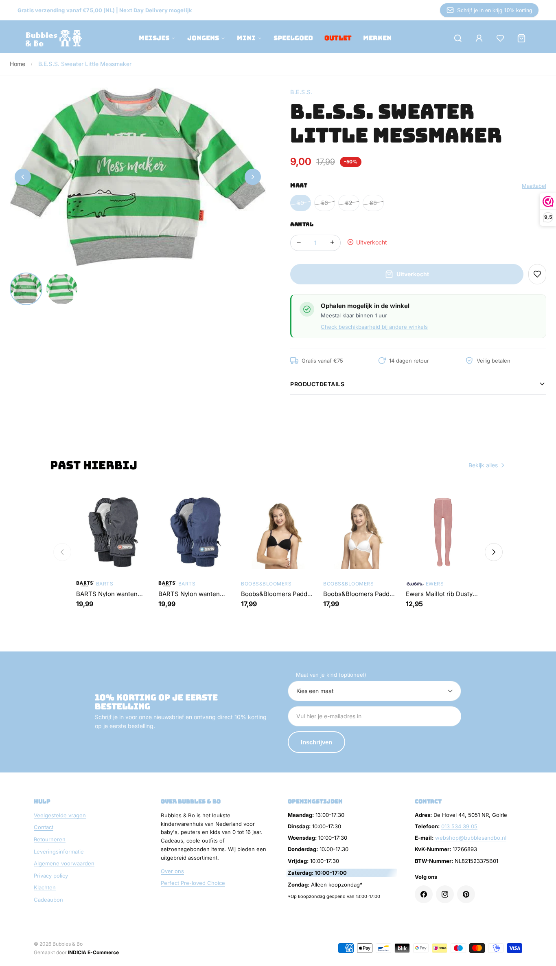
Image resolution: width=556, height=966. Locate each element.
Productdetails (317, 384)
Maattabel (534, 186)
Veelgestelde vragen (60, 815)
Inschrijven (316, 742)
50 (300, 202)
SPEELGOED (293, 38)
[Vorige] (62, 552)
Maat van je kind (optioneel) (331, 674)
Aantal (301, 224)
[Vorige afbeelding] (23, 177)
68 (373, 202)
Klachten (45, 887)
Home (18, 63)
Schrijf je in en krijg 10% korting (494, 10)
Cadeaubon (48, 899)
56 (324, 202)
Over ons (172, 871)
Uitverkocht (412, 274)
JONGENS (203, 38)
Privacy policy (51, 875)
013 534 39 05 (459, 826)
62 (348, 202)
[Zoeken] (458, 38)
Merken (377, 38)
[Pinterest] (466, 894)
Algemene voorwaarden (64, 863)
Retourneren (50, 839)
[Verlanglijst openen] (500, 38)
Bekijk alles (483, 465)
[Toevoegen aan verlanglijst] (537, 274)
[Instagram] (445, 894)
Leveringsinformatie (59, 851)
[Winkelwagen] (521, 38)
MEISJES (154, 38)
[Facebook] (424, 894)
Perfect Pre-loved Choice (193, 883)
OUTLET (338, 38)
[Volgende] (494, 552)
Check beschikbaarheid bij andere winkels (374, 326)
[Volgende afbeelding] (253, 177)
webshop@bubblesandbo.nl (470, 837)
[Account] (479, 38)
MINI (246, 38)
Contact (43, 827)
